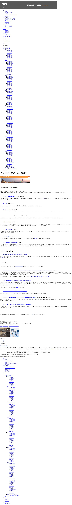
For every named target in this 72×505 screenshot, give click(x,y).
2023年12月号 (10, 91)
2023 (6, 90)
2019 (3, 43)
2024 (6, 75)
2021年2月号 (9, 133)
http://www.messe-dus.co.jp (14, 326)
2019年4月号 (9, 161)
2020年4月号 (9, 146)
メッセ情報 (5, 11)
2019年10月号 (10, 154)
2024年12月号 (10, 76)
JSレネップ (5, 203)
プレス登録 (5, 170)
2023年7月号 (9, 97)
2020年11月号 (10, 138)
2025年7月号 (9, 67)
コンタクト (5, 33)
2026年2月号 (9, 57)
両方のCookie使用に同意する (5, 356)
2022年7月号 (9, 112)
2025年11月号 (10, 62)
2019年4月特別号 (10, 162)
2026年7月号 (9, 51)
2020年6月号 (9, 144)
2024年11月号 (10, 77)
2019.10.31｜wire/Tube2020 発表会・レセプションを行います (15, 254)
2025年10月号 (10, 63)
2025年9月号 (9, 64)
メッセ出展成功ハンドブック (11, 363)
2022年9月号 (9, 110)
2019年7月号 (9, 158)
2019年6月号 (9, 159)
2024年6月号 (9, 83)
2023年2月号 (9, 103)
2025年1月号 (9, 74)
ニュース (4, 24)
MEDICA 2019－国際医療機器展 (9, 297)
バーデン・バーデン (7, 209)
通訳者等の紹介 (8, 20)
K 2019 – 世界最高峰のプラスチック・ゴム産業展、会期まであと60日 (17, 280)
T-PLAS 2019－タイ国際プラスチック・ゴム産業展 (42, 270)
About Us (6, 30)
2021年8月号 (9, 126)
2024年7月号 (9, 82)
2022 (6, 105)
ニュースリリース (8, 25)
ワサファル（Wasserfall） (8, 229)
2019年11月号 (10, 153)
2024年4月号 (9, 85)
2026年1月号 (11, 385)
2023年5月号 (9, 99)
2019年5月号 (9, 160)
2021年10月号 (10, 124)
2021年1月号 (9, 134)
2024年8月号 (9, 81)
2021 (6, 120)
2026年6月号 (9, 53)
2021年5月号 (9, 130)
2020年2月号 (9, 148)
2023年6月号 (9, 98)
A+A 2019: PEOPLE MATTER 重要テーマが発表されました (15, 291)
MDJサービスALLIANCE (10, 18)
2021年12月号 (10, 121)
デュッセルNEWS (8, 26)
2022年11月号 (10, 107)
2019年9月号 (9, 155)
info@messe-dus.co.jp (4, 326)
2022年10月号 (10, 109)
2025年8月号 (9, 65)
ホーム (4, 10)
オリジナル (36, 238)
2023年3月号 (9, 102)
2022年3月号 (9, 117)
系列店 (44, 198)
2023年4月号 (11, 427)
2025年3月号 (9, 71)
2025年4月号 (9, 70)
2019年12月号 (10, 152)
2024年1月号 (9, 89)
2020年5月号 (9, 145)
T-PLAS (47, 276)
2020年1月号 (9, 150)
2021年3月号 (9, 132)
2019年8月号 (9, 157)
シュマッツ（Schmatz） (7, 215)
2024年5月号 (9, 84)
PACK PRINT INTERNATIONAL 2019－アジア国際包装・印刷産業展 (17, 270)
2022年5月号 (11, 441)
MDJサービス (5, 17)
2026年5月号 (9, 54)
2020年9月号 (9, 140)
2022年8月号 (9, 111)
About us (4, 29)
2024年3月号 (11, 413)
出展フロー (7, 13)
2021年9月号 (9, 125)
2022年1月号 (9, 119)
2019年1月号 (9, 166)
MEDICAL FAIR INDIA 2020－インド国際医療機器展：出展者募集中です (17, 304)
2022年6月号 (9, 113)
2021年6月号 (11, 455)
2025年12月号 (10, 61)
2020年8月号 (9, 141)
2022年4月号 (9, 116)
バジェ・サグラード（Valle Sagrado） (10, 242)
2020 (6, 136)
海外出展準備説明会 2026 (10, 19)
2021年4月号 (9, 131)
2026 (6, 49)
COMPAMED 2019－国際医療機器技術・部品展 (26, 297)
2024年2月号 (9, 88)
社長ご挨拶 (7, 31)
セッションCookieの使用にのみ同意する (18, 356)
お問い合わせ (7, 34)
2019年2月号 (9, 165)
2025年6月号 (9, 68)
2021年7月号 (9, 127)
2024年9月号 (9, 79)
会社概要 (7, 32)
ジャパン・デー (11, 283)
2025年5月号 (9, 69)
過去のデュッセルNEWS (10, 167)
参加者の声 (7, 16)
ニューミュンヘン (6, 236)
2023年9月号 (9, 95)
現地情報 (7, 22)
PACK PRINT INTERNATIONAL (38, 276)
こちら (2, 257)
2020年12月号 (10, 137)
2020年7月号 (9, 143)
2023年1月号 (9, 104)
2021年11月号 (10, 123)
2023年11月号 (10, 92)
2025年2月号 (11, 399)
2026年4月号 (9, 55)
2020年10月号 (10, 139)
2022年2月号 (9, 118)
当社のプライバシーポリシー (55, 348)
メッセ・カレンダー (9, 12)
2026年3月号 (9, 56)
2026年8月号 (9, 50)
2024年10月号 (10, 78)
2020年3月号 (9, 147)
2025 (6, 60)
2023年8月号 (9, 96)
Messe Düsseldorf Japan (7, 36)
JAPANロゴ (7, 23)
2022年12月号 (10, 106)
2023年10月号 (10, 93)
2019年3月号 (9, 164)
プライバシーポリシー (4, 345)
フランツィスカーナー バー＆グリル (10, 196)
